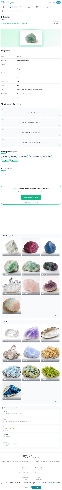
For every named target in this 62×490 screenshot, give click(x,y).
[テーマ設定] (54, 2)
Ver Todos (57, 315)
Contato (38, 477)
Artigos (25, 475)
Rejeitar (26, 487)
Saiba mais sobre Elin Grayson (31, 202)
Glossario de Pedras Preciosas (25, 472)
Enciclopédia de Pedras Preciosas (15, 11)
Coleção (25, 479)
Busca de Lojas (25, 477)
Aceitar (36, 487)
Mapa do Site (38, 479)
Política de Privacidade (53, 482)
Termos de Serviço (39, 472)
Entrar (58, 2)
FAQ (39, 470)
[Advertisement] (31, 220)
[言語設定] (50, 2)
